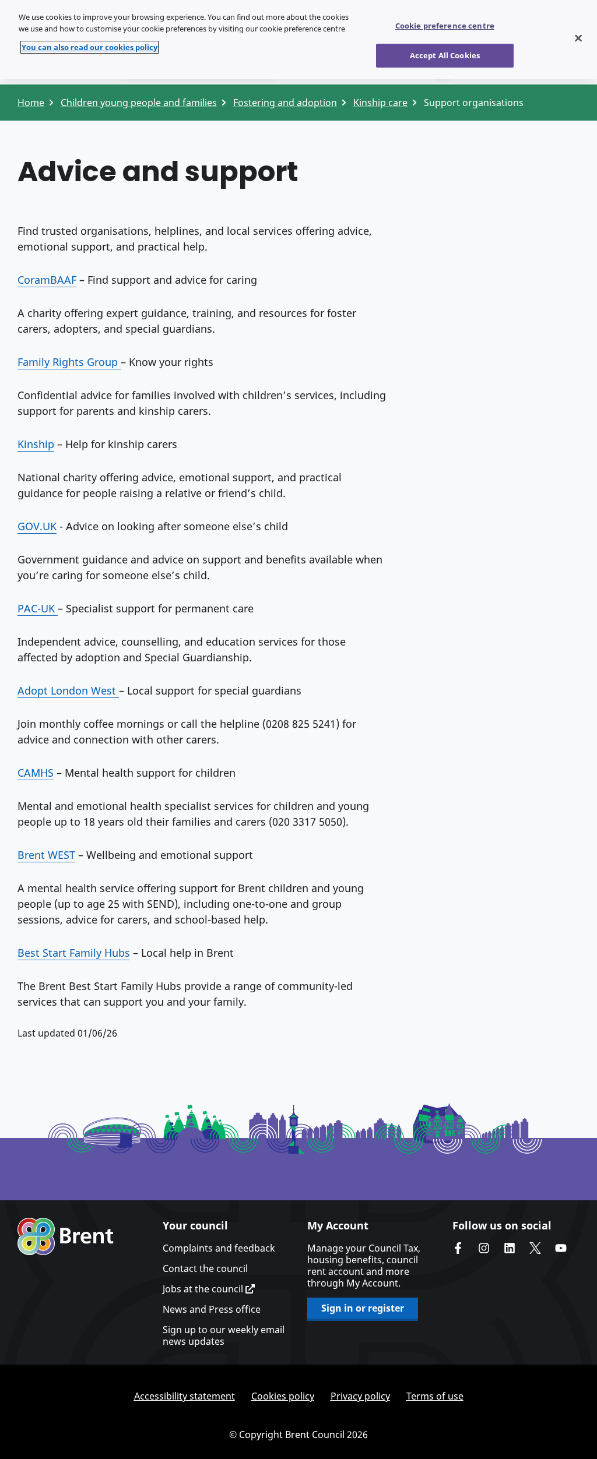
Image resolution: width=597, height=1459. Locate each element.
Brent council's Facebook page (458, 1248)
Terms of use (434, 1396)
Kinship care (380, 102)
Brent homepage (65, 1236)
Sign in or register (362, 1308)
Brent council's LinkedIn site (509, 1248)
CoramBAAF (46, 280)
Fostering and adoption (285, 102)
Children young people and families (139, 102)
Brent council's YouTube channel (561, 1248)
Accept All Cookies (445, 55)
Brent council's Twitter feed (535, 1248)
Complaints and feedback (219, 1248)
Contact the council (205, 1268)
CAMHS (35, 773)
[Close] (578, 38)
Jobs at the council (204, 1289)
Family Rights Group (69, 362)
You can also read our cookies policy (89, 47)
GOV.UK (37, 526)
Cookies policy (282, 1396)
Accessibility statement (184, 1396)
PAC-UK (37, 608)
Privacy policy (360, 1396)
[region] (298, 39)
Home (30, 102)
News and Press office (212, 1309)
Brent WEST (46, 855)
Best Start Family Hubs (73, 953)
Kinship (35, 444)
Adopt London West (68, 690)
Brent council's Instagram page (484, 1248)
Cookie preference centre (444, 25)
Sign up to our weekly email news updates (224, 1335)
